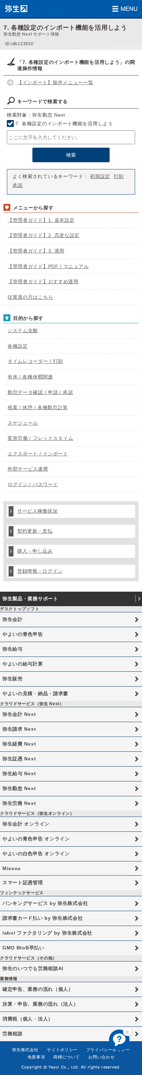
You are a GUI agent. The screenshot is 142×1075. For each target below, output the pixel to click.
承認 (17, 185)
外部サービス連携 (28, 469)
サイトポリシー (62, 1049)
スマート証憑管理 (22, 882)
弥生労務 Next (19, 803)
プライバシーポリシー (108, 1049)
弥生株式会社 (25, 1049)
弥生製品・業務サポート (30, 598)
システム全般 (23, 330)
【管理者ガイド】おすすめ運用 (43, 281)
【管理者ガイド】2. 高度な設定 (44, 235)
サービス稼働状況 (37, 511)
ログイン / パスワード (33, 484)
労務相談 (12, 1033)
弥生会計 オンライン (26, 824)
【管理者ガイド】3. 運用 (36, 251)
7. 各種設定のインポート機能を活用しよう (64, 123)
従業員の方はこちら (30, 297)
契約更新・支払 (35, 531)
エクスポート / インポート (38, 453)
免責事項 (36, 1057)
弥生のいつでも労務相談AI (32, 968)
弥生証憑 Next (19, 758)
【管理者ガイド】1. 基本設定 (41, 220)
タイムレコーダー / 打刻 (35, 361)
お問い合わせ (101, 1057)
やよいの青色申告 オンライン (36, 838)
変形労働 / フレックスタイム (40, 438)
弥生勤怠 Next (19, 788)
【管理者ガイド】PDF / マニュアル (48, 266)
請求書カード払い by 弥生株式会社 (42, 918)
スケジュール (23, 423)
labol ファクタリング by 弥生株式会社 (47, 933)
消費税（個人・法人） (27, 1019)
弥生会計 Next (19, 714)
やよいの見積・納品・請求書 (35, 693)
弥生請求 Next (19, 729)
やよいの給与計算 (22, 664)
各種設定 (18, 346)
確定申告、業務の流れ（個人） (37, 989)
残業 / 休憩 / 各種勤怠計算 (38, 407)
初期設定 (100, 176)
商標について (66, 1057)
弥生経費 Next (19, 744)
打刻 (119, 176)
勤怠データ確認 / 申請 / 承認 (40, 392)
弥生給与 (12, 649)
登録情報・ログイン (40, 571)
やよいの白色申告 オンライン (36, 853)
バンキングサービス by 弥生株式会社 (45, 903)
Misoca (11, 868)
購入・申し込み (35, 551)
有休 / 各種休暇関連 (30, 376)
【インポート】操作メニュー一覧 (55, 82)
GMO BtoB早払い (23, 947)
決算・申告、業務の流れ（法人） (40, 1004)
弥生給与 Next (19, 773)
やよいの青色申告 (22, 634)
